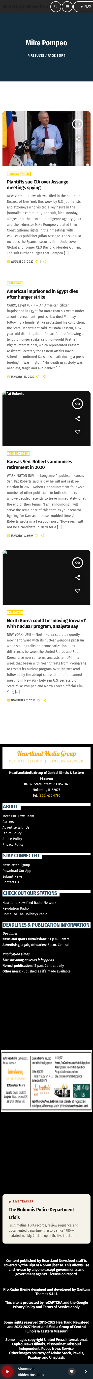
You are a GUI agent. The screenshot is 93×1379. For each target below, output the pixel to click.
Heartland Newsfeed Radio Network (29, 902)
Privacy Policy (13, 844)
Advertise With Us (15, 827)
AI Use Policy (12, 839)
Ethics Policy (12, 833)
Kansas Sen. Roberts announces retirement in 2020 (39, 464)
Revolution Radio (15, 908)
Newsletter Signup (16, 865)
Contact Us (10, 882)
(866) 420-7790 (50, 795)
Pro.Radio (11, 1289)
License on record (62, 1274)
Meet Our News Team (18, 816)
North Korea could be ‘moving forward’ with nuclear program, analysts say (46, 623)
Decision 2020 (18, 453)
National (15, 283)
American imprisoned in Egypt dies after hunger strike (42, 294)
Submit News (12, 876)
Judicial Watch (19, 174)
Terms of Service (56, 1307)
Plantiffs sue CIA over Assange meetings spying (37, 185)
